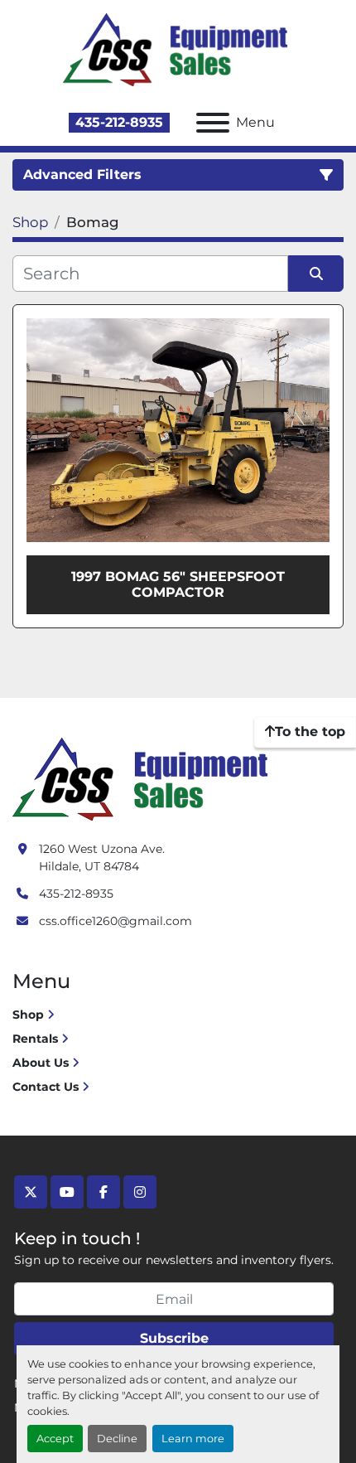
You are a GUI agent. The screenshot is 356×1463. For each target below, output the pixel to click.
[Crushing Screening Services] (143, 777)
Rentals (35, 1038)
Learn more (192, 1438)
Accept (55, 1438)
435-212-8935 (119, 122)
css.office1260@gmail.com (115, 920)
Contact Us (45, 1086)
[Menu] (212, 123)
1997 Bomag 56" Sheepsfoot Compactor (178, 584)
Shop (28, 1014)
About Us (40, 1062)
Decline (117, 1438)
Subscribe (174, 1338)
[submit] (316, 273)
